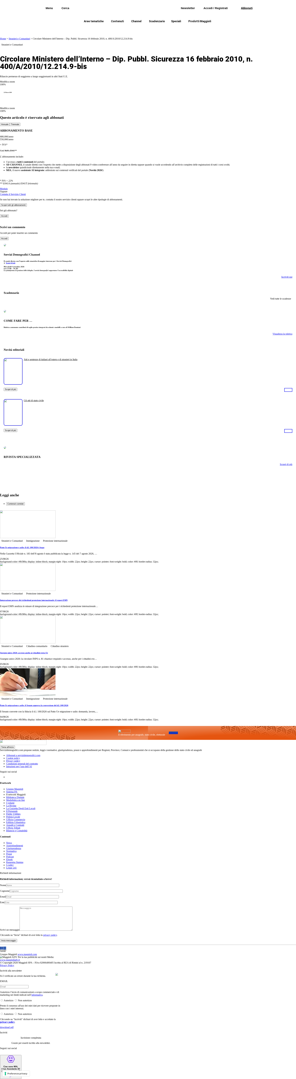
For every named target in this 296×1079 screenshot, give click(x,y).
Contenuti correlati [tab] (15, 504)
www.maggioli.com (27, 954)
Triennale (15, 124)
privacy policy (50, 935)
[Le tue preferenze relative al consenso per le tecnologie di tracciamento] (16, 1074)
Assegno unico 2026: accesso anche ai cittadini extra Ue (24, 653)
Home (3, 38)
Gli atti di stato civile (34, 400)
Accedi (4, 216)
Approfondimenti (14, 845)
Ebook (9, 859)
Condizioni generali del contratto (22, 763)
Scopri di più (10, 263)
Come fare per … (87, 28)
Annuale (4, 124)
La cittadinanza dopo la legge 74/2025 (125, 28)
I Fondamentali (162, 28)
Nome (3, 885)
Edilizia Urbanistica (15, 822)
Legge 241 (11, 867)
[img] (57, 974)
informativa (37, 995)
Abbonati (173, 733)
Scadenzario (157, 21)
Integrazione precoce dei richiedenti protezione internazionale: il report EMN (34, 600)
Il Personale (12, 811)
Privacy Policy (7, 965)
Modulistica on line (15, 800)
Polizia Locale (13, 816)
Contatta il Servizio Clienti (13, 194)
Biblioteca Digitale (15, 797)
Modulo (4, 188)
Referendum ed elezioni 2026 (218, 28)
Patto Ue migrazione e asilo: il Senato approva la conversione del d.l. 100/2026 (34, 705)
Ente (2, 902)
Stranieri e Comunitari (19, 38)
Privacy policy (13, 761)
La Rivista (11, 805)
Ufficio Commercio (15, 819)
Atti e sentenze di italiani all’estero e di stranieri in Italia (50, 359)
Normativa (11, 851)
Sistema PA (11, 791)
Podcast (10, 856)
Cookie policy (13, 758)
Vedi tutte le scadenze (280, 298)
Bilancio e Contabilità (16, 830)
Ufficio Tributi (13, 828)
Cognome (5, 891)
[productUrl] (13, 383)
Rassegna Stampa (14, 862)
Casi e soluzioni (186, 28)
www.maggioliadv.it (10, 960)
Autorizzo (8, 1000)
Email (3, 896)
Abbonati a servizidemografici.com (23, 755)
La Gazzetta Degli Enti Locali (20, 808)
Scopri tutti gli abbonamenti (13, 205)
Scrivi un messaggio (10, 929)
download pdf (7, 1027)
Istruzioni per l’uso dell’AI (19, 766)
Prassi (9, 854)
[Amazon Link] (288, 390)
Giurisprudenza (13, 848)
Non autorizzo (25, 1000)
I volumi (10, 803)
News (9, 842)
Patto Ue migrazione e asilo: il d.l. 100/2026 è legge (22, 547)
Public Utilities (13, 814)
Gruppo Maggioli (14, 789)
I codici (9, 865)
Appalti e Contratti (15, 825)
